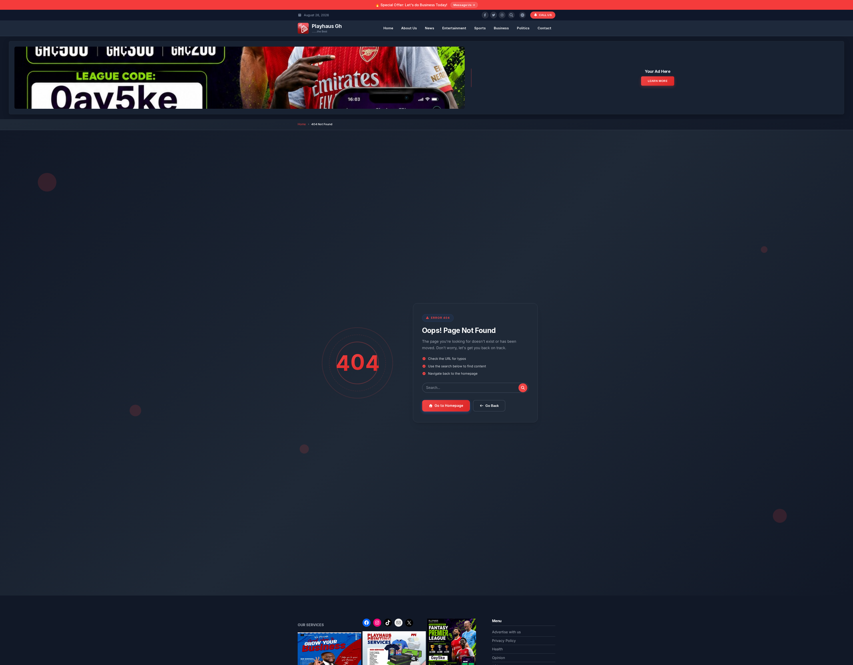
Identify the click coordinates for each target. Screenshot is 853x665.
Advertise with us (506, 632)
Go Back (492, 406)
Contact (544, 28)
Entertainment (454, 28)
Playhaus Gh (327, 26)
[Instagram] (502, 15)
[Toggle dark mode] (522, 15)
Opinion (498, 657)
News (429, 28)
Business (501, 28)
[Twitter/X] (493, 15)
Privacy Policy (504, 640)
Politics (523, 28)
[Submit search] (522, 387)
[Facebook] (485, 15)
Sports (480, 28)
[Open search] (511, 15)
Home (388, 28)
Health (497, 649)
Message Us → (464, 5)
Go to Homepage (448, 406)
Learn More (658, 81)
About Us (409, 28)
